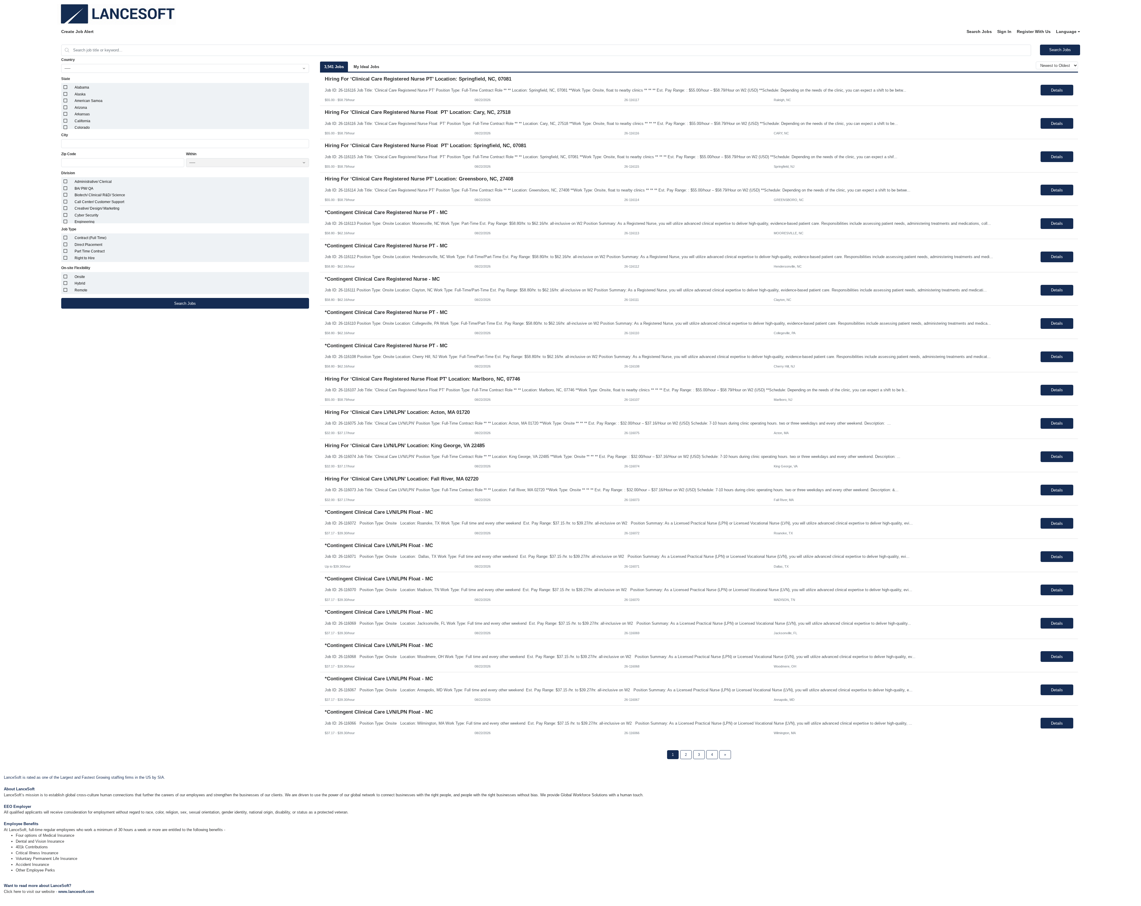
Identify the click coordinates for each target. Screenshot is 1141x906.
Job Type (68, 229)
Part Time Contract (90, 251)
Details (1057, 90)
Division (68, 173)
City (64, 135)
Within (191, 154)
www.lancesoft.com (76, 891)
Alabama (82, 87)
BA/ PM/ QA (84, 188)
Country (68, 60)
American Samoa (89, 101)
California (82, 121)
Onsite (80, 277)
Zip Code (68, 154)
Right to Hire (85, 258)
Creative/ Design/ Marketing (97, 208)
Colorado (82, 127)
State (65, 79)
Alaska (80, 94)
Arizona (81, 108)
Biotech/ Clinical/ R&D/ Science (100, 195)
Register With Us (1034, 31)
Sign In (1004, 31)
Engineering (84, 222)
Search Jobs (979, 31)
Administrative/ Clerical (93, 182)
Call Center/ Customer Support (99, 202)
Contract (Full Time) (90, 238)
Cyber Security (86, 215)
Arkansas (82, 114)
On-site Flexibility (75, 268)
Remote (81, 290)
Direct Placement (88, 245)
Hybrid (80, 283)
